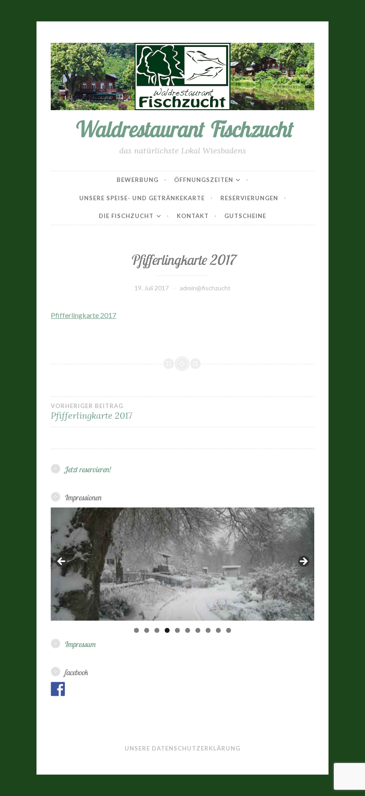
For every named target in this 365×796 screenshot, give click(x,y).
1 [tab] (136, 630)
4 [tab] (167, 630)
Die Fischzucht (126, 215)
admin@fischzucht (205, 288)
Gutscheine (245, 215)
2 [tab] (146, 630)
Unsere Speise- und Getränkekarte (142, 198)
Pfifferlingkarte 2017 (83, 315)
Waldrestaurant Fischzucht (182, 128)
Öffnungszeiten (203, 179)
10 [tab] (228, 630)
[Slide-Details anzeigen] (182, 564)
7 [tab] (197, 630)
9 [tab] (218, 630)
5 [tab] (177, 630)
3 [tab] (156, 630)
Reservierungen (249, 198)
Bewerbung (137, 179)
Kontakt (193, 215)
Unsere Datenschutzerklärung (182, 748)
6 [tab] (187, 630)
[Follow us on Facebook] (58, 689)
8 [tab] (208, 630)
